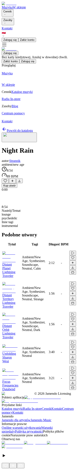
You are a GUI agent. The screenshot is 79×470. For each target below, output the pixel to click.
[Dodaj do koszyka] (72, 272)
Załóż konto (27, 39)
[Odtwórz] (72, 253)
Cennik (7, 11)
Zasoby (7, 20)
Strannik (14, 161)
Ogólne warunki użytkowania (21, 427)
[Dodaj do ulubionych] (5, 180)
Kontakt (7, 28)
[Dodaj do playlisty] (12, 180)
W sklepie (19, 7)
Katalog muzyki (12, 408)
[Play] (19, 137)
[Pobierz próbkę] (19, 181)
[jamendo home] (9, 3)
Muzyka (7, 7)
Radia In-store (32, 408)
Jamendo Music (41, 420)
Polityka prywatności (29, 431)
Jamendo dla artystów (16, 420)
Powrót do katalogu (20, 130)
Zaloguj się (10, 39)
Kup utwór (9, 185)
